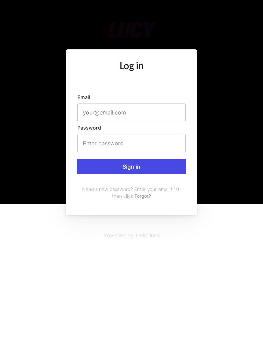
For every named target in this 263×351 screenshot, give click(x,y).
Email (83, 97)
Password (89, 128)
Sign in (131, 166)
